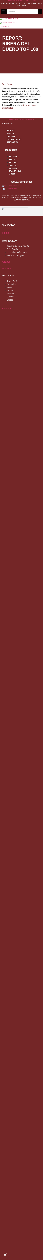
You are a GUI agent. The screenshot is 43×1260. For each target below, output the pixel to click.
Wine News (7, 84)
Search (4, 10)
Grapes (6, 261)
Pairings (6, 268)
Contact (6, 308)
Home (5, 232)
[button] (40, 11)
